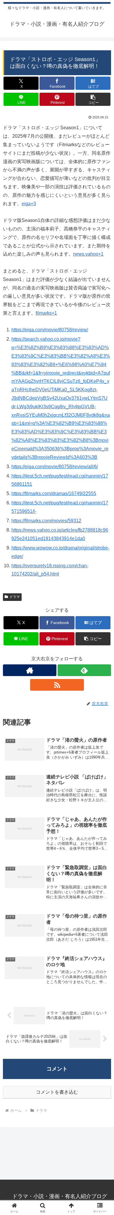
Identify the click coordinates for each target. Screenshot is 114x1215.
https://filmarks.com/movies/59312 (46, 520)
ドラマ (14, 597)
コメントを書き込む (57, 1092)
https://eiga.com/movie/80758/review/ (49, 329)
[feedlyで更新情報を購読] (84, 670)
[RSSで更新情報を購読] (57, 685)
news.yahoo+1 (88, 253)
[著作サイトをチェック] (29, 670)
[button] (92, 99)
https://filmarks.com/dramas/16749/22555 (53, 493)
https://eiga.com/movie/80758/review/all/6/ (54, 466)
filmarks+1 (46, 313)
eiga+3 (29, 203)
